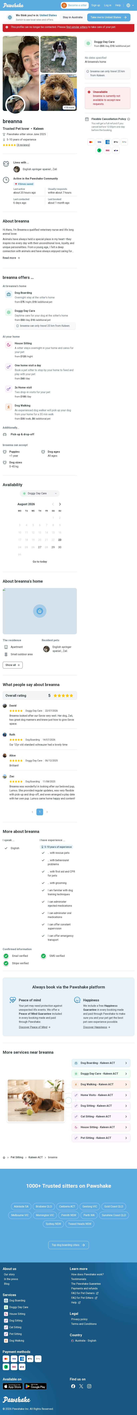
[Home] (4, 1157)
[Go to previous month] (53, 504)
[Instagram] (89, 1386)
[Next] (47, 812)
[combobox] (40, 493)
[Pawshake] (13, 5)
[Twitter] (81, 1386)
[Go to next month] (59, 504)
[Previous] (32, 812)
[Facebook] (73, 1386)
